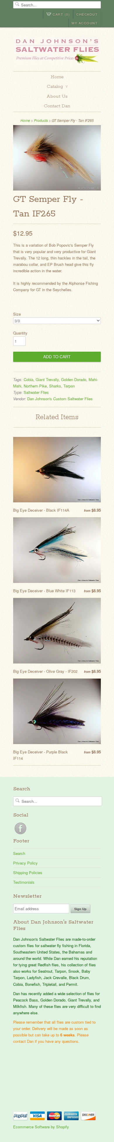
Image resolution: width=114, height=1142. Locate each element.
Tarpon (69, 386)
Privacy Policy (25, 863)
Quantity (20, 333)
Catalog (57, 86)
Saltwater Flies (36, 392)
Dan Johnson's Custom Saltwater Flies (60, 398)
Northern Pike (35, 386)
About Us (57, 96)
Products (41, 120)
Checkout (87, 14)
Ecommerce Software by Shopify (41, 1126)
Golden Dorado (73, 379)
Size (17, 314)
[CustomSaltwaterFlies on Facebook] (20, 834)
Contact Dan (57, 106)
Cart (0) (61, 14)
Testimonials (23, 882)
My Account (85, 23)
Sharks (55, 386)
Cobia (28, 379)
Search (19, 853)
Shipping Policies (27, 872)
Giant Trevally (47, 379)
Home (57, 77)
